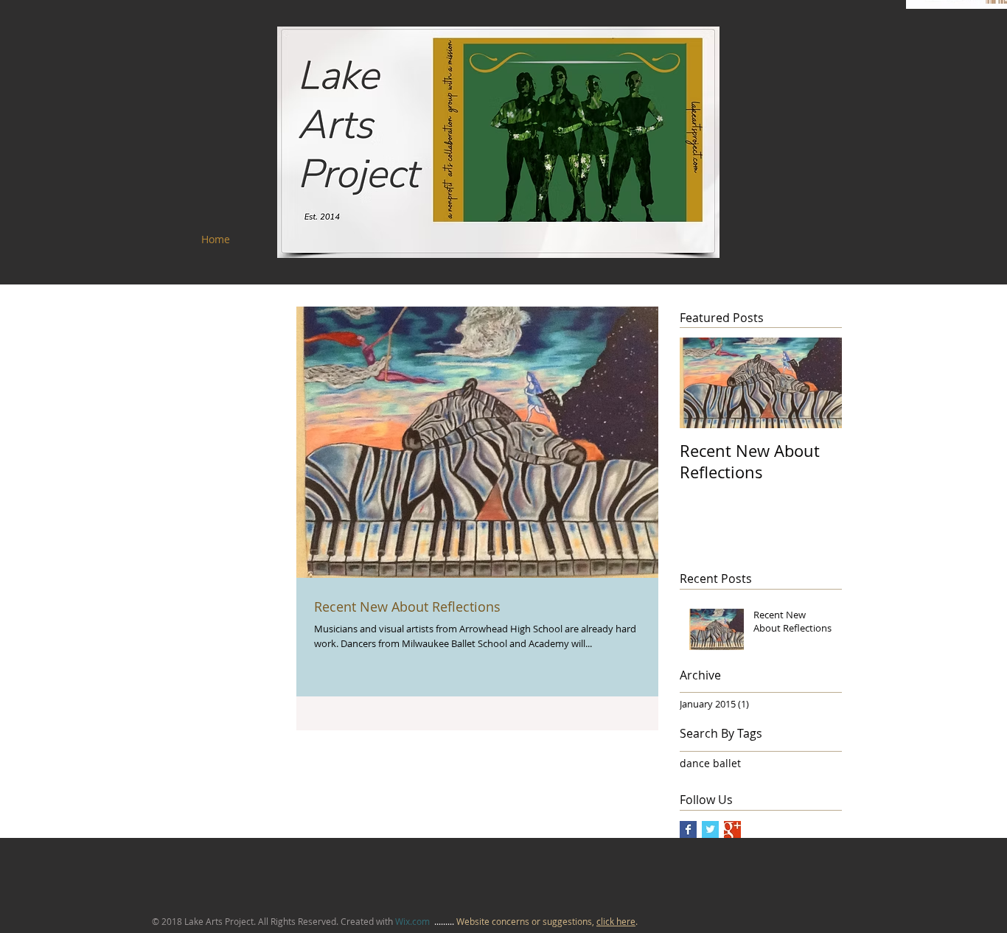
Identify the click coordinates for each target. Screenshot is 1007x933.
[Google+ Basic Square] (732, 829)
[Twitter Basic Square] (710, 829)
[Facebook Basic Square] (688, 829)
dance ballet (710, 763)
